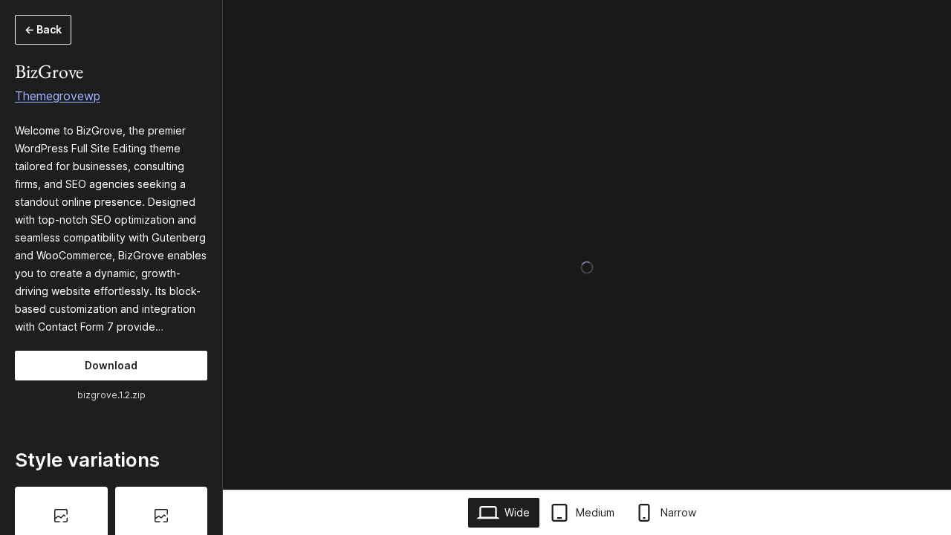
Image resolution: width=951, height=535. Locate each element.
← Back (43, 29)
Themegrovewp (57, 95)
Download (111, 365)
